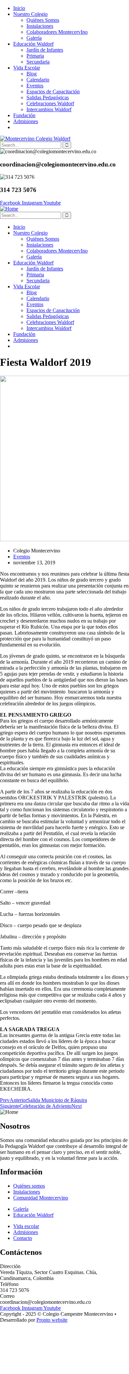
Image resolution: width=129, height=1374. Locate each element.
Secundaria (38, 62)
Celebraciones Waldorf (50, 103)
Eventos (34, 85)
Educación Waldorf (33, 44)
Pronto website (51, 1320)
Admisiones (25, 121)
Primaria (35, 56)
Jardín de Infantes (44, 50)
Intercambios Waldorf (48, 109)
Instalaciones (39, 26)
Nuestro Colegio (30, 14)
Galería (34, 38)
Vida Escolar (26, 68)
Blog (31, 73)
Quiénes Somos (42, 20)
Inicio (19, 8)
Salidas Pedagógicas (47, 97)
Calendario (37, 79)
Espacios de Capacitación (53, 91)
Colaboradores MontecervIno (57, 32)
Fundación (24, 115)
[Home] (9, 209)
